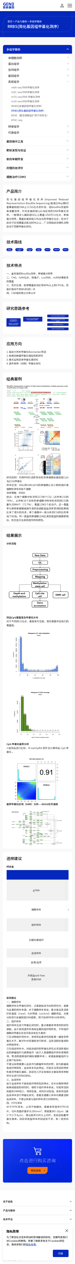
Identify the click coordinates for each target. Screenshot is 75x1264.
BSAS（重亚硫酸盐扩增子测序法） (30, 115)
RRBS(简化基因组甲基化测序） (28, 110)
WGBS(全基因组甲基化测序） (27, 106)
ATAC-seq (16, 120)
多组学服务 (35, 21)
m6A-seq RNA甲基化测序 (25, 87)
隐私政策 (31, 1244)
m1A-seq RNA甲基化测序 (25, 101)
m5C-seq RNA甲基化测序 (25, 92)
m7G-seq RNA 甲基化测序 (25, 96)
